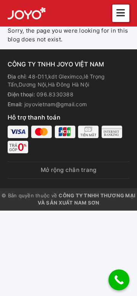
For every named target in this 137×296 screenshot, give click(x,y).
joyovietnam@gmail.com (55, 104)
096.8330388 (55, 94)
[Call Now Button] (118, 279)
